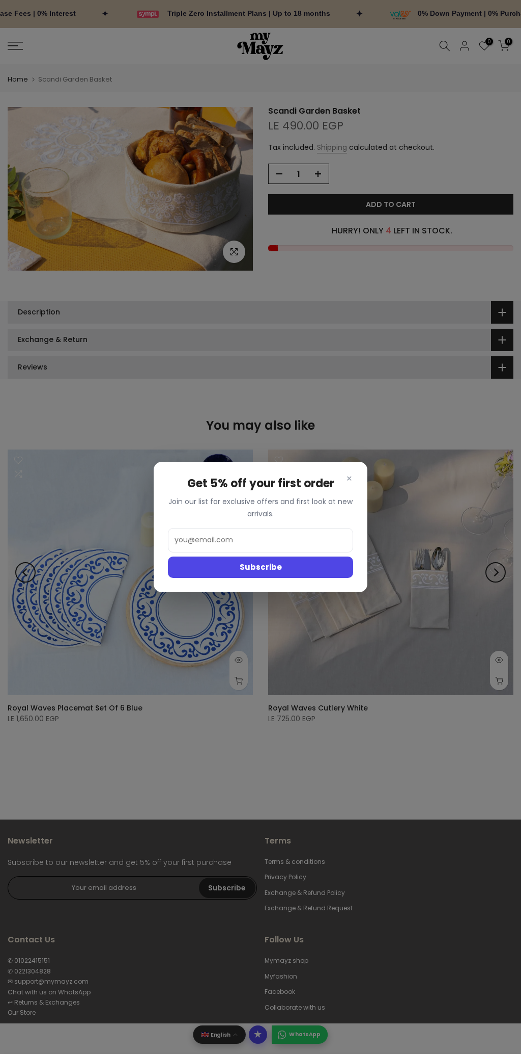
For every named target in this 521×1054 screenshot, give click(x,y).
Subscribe (261, 567)
